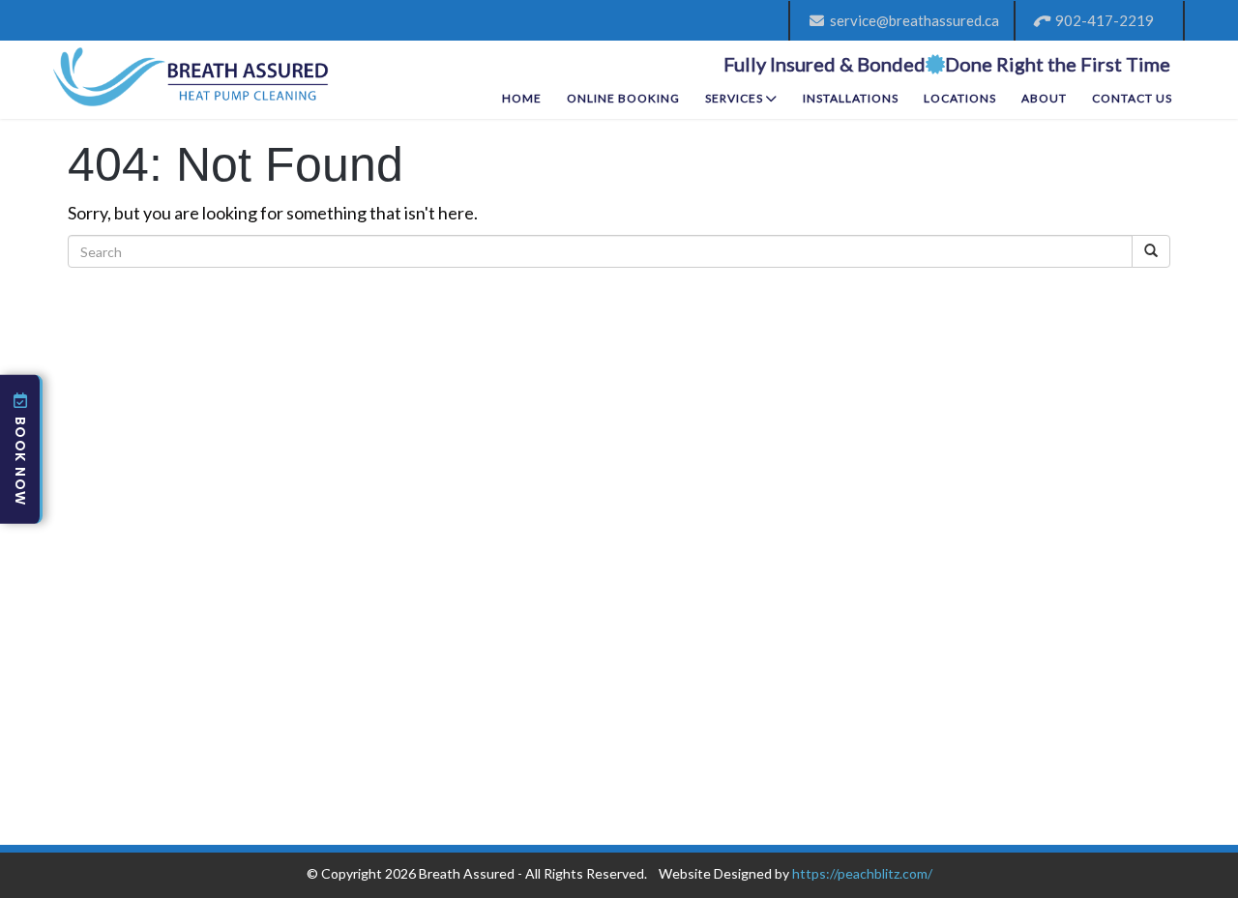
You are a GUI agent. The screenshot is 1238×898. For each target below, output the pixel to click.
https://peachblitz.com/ (862, 873)
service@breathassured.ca (911, 20)
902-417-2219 (1101, 20)
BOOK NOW (20, 462)
